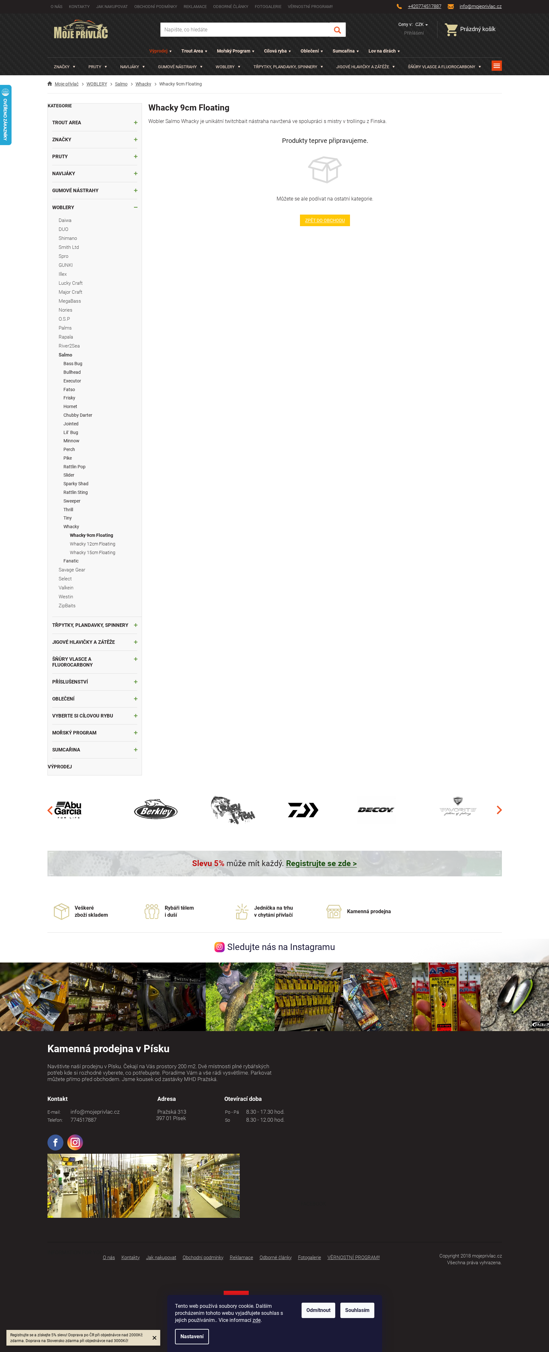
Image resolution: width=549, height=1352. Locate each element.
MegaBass (70, 301)
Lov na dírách (382, 50)
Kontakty (79, 6)
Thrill (68, 509)
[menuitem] (64, 67)
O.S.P (64, 319)
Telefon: (55, 1120)
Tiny (67, 517)
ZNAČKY (61, 140)
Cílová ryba (275, 50)
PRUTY (60, 157)
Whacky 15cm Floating (92, 552)
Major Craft (70, 292)
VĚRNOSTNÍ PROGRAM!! (310, 6)
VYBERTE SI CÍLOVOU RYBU (82, 716)
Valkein (66, 588)
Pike (67, 458)
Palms (65, 328)
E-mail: (54, 1112)
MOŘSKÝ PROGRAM (74, 733)
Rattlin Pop (74, 466)
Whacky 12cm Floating (92, 543)
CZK (420, 24)
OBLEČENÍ (63, 699)
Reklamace (195, 6)
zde (257, 1320)
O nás (56, 6)
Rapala (66, 337)
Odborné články (230, 6)
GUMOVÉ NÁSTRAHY (75, 190)
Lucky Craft (71, 283)
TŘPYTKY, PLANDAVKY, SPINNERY (90, 625)
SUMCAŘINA (66, 750)
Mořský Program (233, 50)
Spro (63, 256)
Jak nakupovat (112, 6)
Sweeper (71, 501)
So (226, 1120)
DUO (63, 229)
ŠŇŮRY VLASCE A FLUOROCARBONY (72, 662)
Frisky (69, 397)
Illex (63, 274)
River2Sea (69, 346)
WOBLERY (63, 207)
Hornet (70, 406)
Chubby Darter (77, 415)
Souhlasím (357, 1310)
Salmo (65, 355)
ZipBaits (67, 606)
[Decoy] (376, 809)
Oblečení (310, 50)
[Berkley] (156, 809)
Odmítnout (318, 1310)
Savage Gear (72, 570)
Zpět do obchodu (325, 220)
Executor (72, 380)
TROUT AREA (66, 123)
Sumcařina (344, 50)
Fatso (69, 389)
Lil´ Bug (70, 432)
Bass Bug (72, 363)
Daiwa (65, 220)
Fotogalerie (268, 6)
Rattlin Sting (75, 492)
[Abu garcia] (68, 809)
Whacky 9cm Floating (91, 535)
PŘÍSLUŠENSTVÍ (70, 682)
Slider (68, 475)
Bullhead (72, 372)
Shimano (68, 238)
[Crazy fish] (232, 809)
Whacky (71, 526)
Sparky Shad (75, 483)
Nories (65, 310)
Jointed (71, 423)
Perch (69, 449)
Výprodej (158, 50)
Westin (66, 597)
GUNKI (66, 265)
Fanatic (71, 560)
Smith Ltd (69, 247)
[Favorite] (458, 809)
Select (65, 579)
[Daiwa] (303, 809)
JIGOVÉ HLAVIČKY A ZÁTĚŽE (83, 642)
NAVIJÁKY (63, 173)
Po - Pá (231, 1112)
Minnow (71, 440)
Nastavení (192, 1336)
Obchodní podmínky (155, 6)
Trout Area (192, 50)
